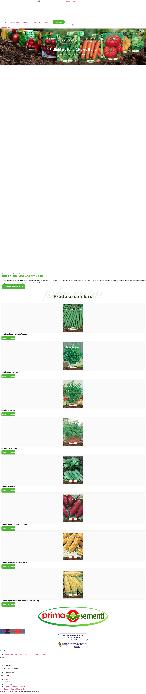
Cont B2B (58, 22)
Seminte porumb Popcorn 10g (14, 562)
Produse (37, 22)
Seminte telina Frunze (10, 372)
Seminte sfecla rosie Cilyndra (14, 524)
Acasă (4, 22)
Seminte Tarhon (8, 410)
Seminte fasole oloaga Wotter (14, 334)
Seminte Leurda (8, 486)
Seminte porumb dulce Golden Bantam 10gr (20, 600)
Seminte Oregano (9, 448)
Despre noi (15, 22)
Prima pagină (63, 54)
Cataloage (26, 22)
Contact (47, 22)
